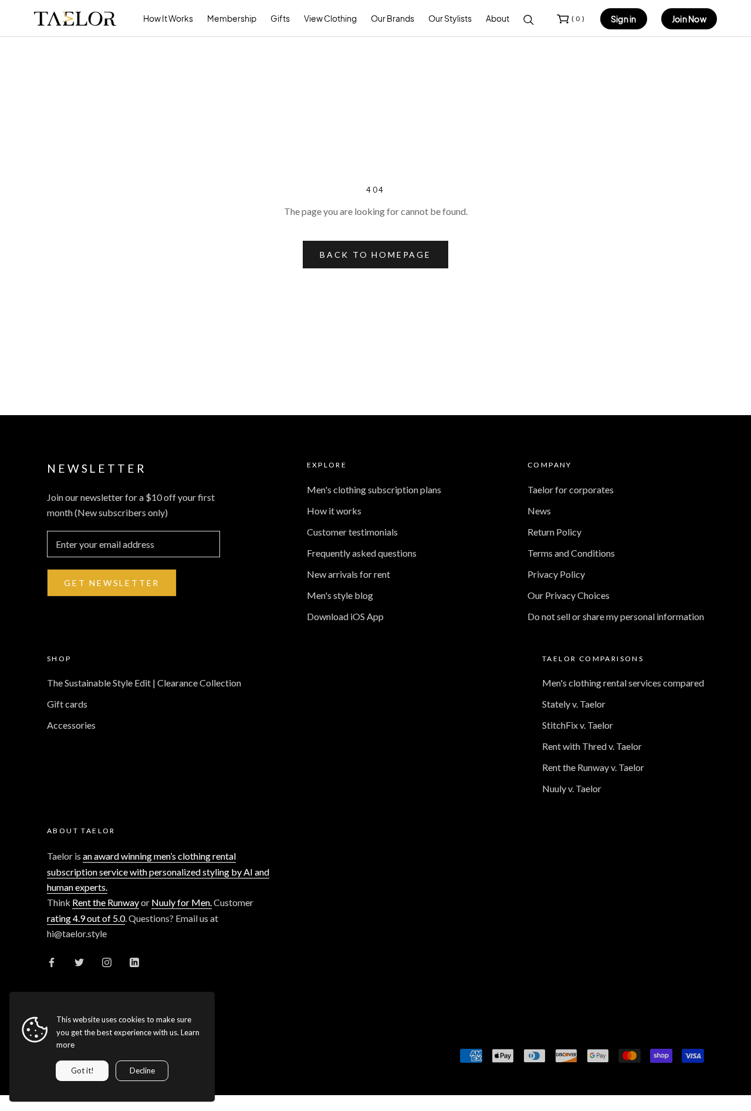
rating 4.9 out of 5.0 (86, 918)
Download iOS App (345, 616)
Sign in (624, 19)
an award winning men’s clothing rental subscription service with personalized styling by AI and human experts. (158, 871)
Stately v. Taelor (573, 703)
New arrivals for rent (348, 574)
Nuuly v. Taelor (571, 788)
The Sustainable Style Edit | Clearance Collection (144, 682)
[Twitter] (79, 961)
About (497, 18)
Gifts (280, 18)
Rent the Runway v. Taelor (593, 767)
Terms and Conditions (571, 552)
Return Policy (554, 531)
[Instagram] (106, 961)
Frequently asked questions (362, 552)
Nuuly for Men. (181, 902)
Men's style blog (340, 595)
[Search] (528, 19)
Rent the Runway (105, 902)
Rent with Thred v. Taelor (592, 746)
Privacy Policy (556, 574)
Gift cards (67, 703)
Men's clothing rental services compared (623, 682)
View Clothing (330, 18)
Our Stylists (450, 18)
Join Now (689, 19)
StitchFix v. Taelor (577, 724)
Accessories (71, 724)
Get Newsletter (112, 583)
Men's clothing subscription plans (374, 489)
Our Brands (392, 18)
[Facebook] (51, 961)
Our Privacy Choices (568, 595)
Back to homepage (375, 255)
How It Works (168, 18)
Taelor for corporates (570, 489)
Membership (231, 18)
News (539, 510)
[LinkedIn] (134, 961)
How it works (334, 510)
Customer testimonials (352, 531)
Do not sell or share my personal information (615, 616)
